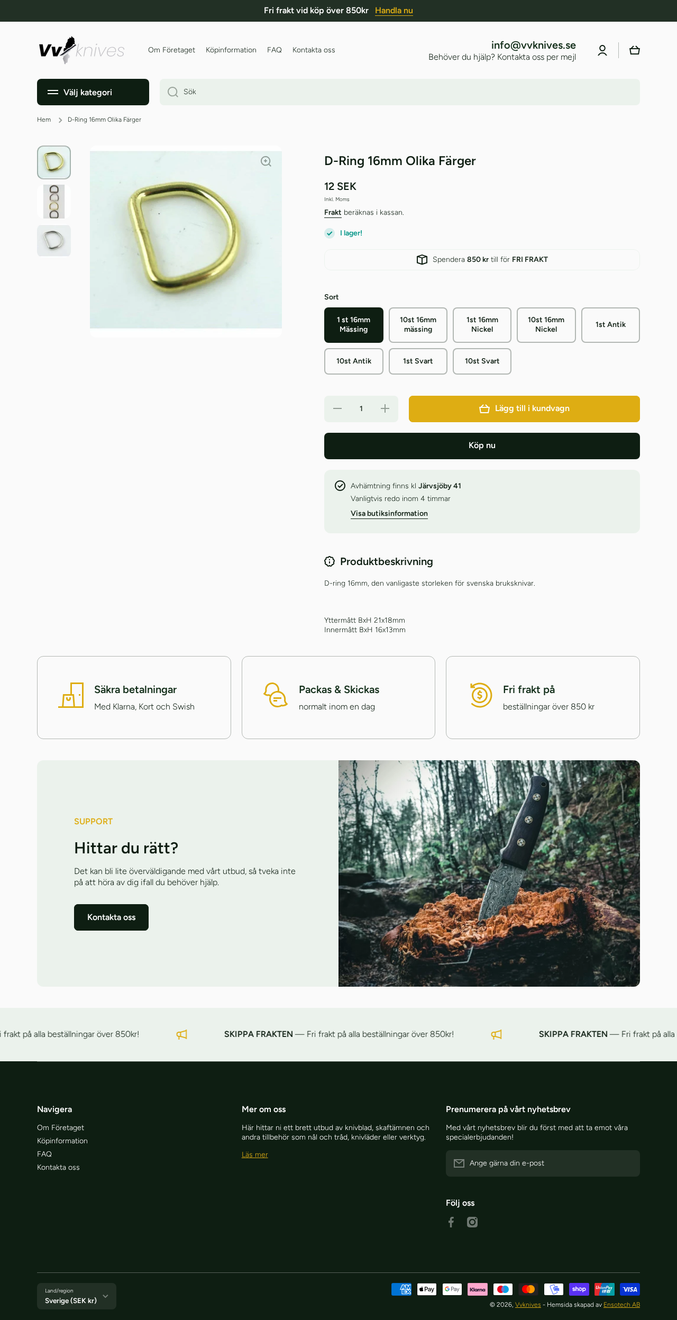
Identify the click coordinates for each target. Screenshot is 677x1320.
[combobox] (400, 92)
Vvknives (528, 1304)
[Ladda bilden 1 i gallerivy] (54, 162)
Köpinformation (62, 1140)
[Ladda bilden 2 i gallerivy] (54, 202)
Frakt (333, 212)
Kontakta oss (58, 1167)
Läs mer (255, 1154)
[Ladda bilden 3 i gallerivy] (54, 241)
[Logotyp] (82, 50)
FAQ (44, 1154)
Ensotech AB (621, 1304)
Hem (44, 119)
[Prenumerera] (627, 1163)
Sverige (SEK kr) (71, 1300)
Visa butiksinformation (389, 513)
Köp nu (482, 445)
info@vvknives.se (533, 45)
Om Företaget (60, 1127)
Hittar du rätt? (126, 848)
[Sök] (169, 92)
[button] (634, 50)
